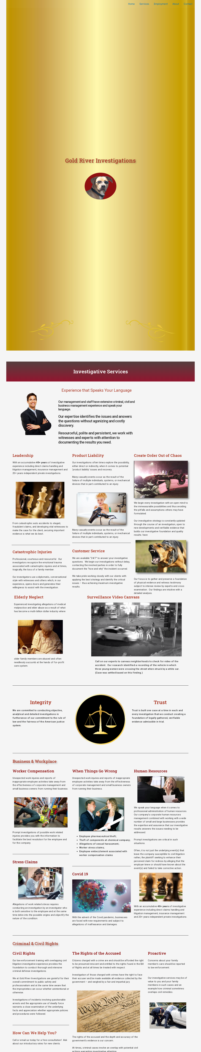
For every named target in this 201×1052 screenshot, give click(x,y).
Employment (161, 3)
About (175, 3)
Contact (188, 3)
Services (144, 3)
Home (131, 3)
